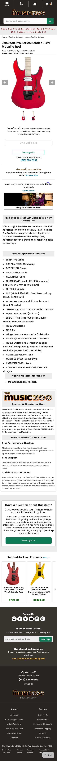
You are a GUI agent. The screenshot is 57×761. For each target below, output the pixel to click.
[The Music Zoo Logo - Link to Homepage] (28, 12)
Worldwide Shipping (42, 728)
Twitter (25, 618)
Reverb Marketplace (14, 618)
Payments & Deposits (42, 724)
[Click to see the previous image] (5, 82)
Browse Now (32, 175)
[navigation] (7, 4)
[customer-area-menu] (35, 4)
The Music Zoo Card (14, 728)
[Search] (50, 21)
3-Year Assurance (42, 738)
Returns (42, 733)
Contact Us (43, 715)
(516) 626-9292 (29, 160)
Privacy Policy (20, 751)
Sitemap (14, 738)
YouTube (31, 618)
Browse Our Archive (28, 698)
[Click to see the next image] (52, 82)
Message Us (28, 152)
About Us (14, 715)
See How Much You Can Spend (28, 658)
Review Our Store (14, 733)
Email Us (28, 684)
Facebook (19, 618)
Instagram (36, 618)
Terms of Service (30, 751)
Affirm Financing (14, 724)
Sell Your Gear (43, 719)
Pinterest (42, 618)
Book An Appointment (14, 719)
